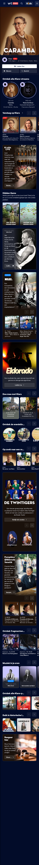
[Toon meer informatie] (17, 119)
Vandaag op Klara (11, 113)
